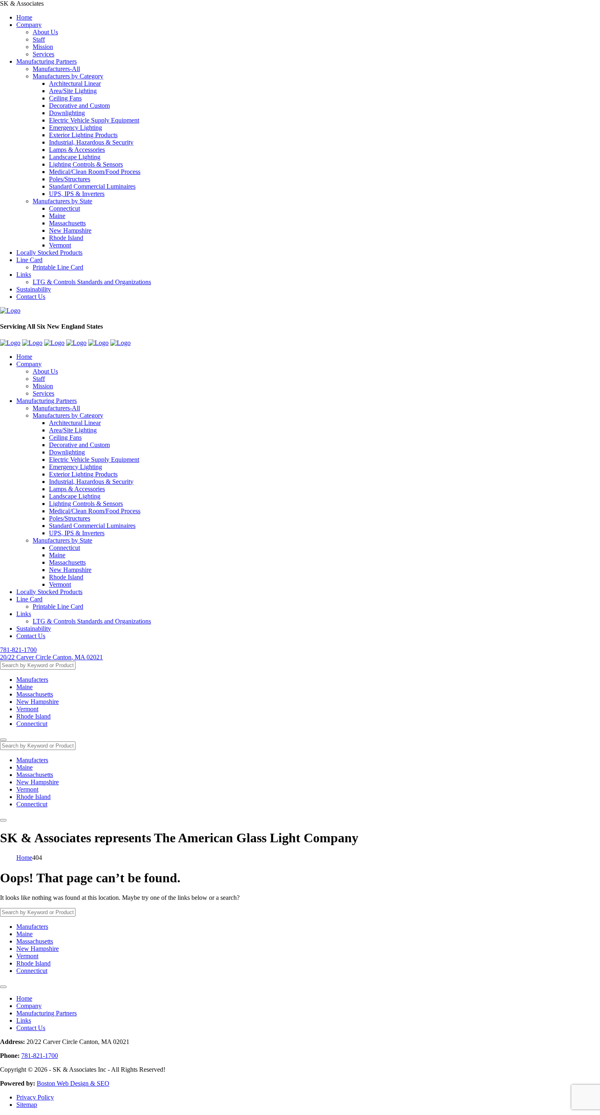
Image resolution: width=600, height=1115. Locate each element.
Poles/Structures (69, 179)
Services (43, 54)
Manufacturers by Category (68, 76)
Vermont (60, 245)
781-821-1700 (18, 649)
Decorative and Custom (79, 105)
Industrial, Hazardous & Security (91, 142)
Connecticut (64, 208)
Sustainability (33, 289)
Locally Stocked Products (49, 252)
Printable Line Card (58, 267)
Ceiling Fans (65, 98)
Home (24, 17)
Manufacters (32, 679)
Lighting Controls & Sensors (86, 164)
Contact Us (30, 296)
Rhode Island (66, 237)
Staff (39, 39)
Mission (43, 46)
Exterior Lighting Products (83, 134)
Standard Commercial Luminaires (92, 186)
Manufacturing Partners (46, 61)
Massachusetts (67, 223)
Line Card (29, 259)
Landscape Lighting (74, 157)
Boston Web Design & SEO (73, 1083)
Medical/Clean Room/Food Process (94, 171)
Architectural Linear (75, 83)
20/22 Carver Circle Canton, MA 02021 (51, 657)
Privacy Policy (35, 1097)
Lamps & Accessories (77, 149)
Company (29, 24)
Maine (57, 215)
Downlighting (67, 112)
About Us (45, 32)
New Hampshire (70, 230)
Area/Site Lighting (73, 90)
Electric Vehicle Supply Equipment (94, 120)
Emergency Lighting (75, 127)
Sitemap (26, 1104)
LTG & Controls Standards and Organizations (92, 281)
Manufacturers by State (62, 201)
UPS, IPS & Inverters (76, 193)
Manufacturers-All (56, 68)
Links (23, 274)
